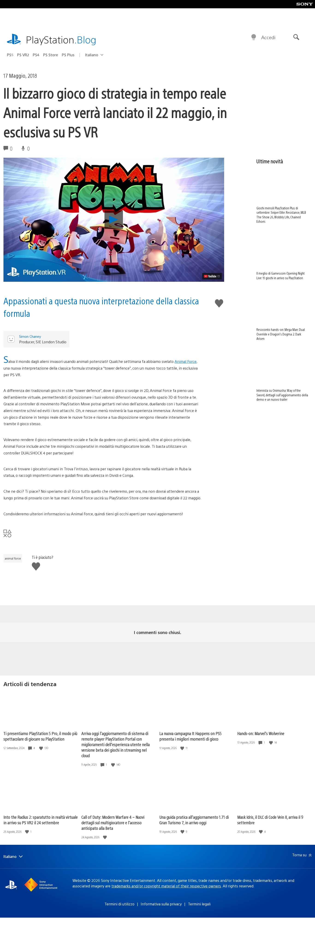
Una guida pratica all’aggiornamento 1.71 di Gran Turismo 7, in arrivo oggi (194, 819)
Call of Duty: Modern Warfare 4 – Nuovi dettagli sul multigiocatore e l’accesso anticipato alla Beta (112, 822)
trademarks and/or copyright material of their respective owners (166, 885)
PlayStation (61, 39)
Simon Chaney (30, 336)
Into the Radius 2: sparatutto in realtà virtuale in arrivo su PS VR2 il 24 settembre (40, 819)
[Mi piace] (41, 748)
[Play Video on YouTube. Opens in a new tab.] (212, 276)
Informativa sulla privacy (161, 903)
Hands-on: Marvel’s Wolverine (260, 733)
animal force (13, 558)
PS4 (36, 54)
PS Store (50, 54)
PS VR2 (23, 54)
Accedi (268, 37)
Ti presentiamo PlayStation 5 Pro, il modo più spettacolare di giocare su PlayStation (40, 736)
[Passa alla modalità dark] (254, 37)
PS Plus (68, 54)
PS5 (10, 54)
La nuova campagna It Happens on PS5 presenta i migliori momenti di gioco (190, 736)
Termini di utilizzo (119, 903)
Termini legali (199, 903)
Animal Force (185, 361)
